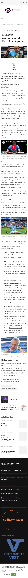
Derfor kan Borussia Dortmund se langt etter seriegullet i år (7, 439)
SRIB (10, 386)
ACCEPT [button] (13, 574)
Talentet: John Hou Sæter (8, 426)
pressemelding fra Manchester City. (11, 118)
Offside (17, 30)
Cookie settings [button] (6, 574)
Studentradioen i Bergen (9, 388)
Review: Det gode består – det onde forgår (8, 452)
